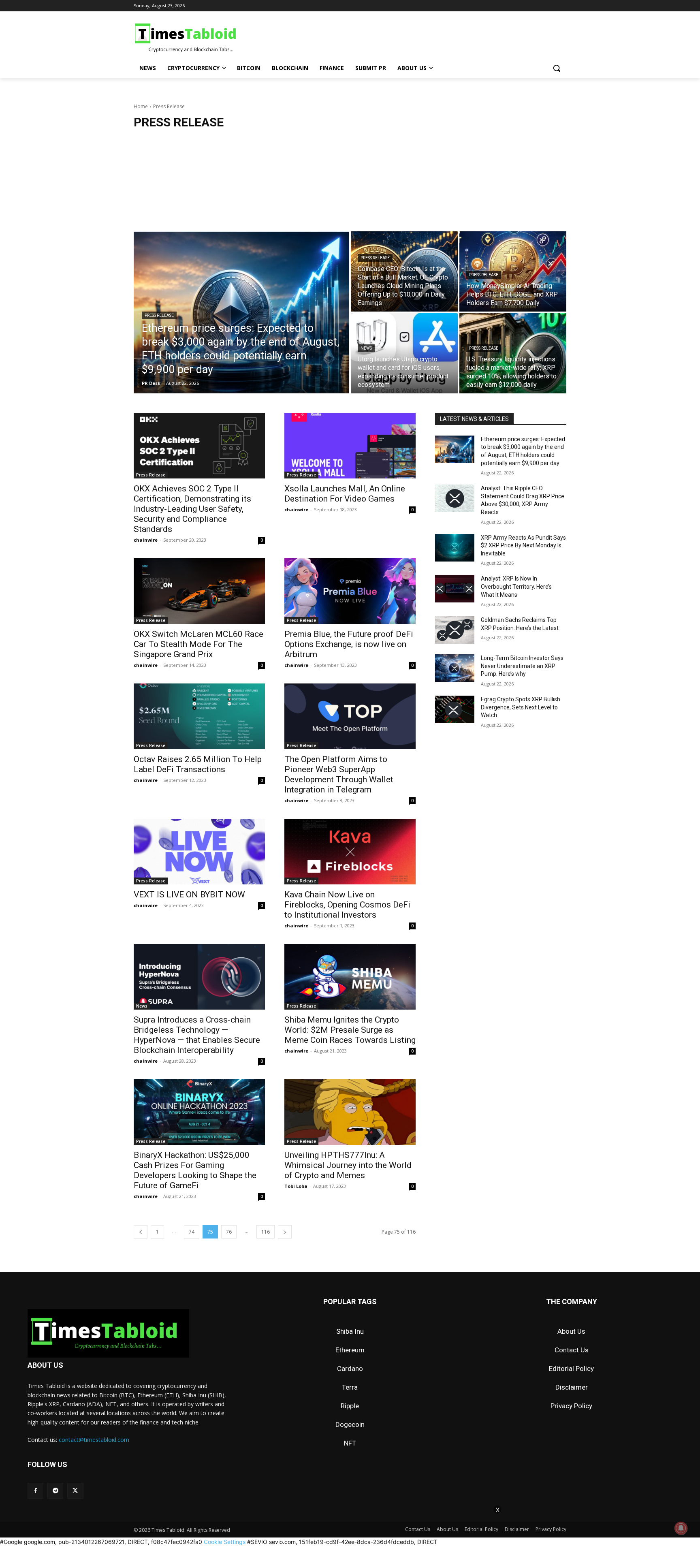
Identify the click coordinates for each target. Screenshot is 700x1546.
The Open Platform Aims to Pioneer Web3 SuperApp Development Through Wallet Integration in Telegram (338, 774)
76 (229, 1231)
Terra (350, 1387)
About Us (571, 1331)
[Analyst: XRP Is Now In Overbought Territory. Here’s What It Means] (454, 588)
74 (191, 1231)
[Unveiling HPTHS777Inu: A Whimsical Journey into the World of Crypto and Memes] (350, 1112)
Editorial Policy (571, 1368)
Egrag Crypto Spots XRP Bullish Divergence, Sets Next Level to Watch (520, 707)
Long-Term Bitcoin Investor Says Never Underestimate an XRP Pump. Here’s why (522, 666)
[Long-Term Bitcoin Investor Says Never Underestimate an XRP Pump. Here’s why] (454, 668)
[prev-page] (140, 1232)
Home (141, 106)
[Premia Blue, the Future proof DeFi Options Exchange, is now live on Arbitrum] (350, 591)
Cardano (350, 1368)
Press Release (159, 315)
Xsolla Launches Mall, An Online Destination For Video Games (344, 494)
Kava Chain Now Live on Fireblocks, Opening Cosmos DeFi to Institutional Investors (347, 905)
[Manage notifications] (680, 1528)
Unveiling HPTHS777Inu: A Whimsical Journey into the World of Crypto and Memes (348, 1165)
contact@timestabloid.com (94, 1440)
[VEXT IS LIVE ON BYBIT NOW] (199, 851)
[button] (556, 68)
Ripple (350, 1406)
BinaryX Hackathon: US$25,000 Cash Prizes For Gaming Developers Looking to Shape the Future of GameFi (195, 1170)
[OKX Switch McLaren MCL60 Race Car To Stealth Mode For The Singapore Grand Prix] (199, 591)
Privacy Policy (571, 1406)
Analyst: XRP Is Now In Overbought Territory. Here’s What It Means (516, 586)
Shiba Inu (350, 1331)
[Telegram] (55, 1491)
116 (265, 1231)
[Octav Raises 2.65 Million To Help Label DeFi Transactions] (199, 716)
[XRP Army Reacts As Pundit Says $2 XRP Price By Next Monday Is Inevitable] (454, 548)
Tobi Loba (295, 1186)
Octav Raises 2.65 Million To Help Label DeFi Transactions (198, 764)
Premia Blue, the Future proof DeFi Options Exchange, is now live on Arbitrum (348, 644)
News (366, 348)
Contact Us (572, 1350)
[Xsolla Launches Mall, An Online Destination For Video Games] (350, 445)
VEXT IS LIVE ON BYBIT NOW (189, 894)
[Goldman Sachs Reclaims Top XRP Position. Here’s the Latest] (454, 630)
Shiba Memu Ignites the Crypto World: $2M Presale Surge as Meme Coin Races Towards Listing (350, 1030)
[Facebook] (35, 1491)
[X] (75, 1491)
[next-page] (285, 1232)
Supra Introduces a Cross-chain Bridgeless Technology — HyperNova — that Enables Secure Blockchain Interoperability (197, 1035)
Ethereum (350, 1350)
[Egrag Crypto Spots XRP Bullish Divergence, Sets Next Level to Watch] (454, 709)
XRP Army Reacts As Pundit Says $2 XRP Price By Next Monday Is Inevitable (523, 545)
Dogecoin (350, 1424)
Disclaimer (571, 1387)
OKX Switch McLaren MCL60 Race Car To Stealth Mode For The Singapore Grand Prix (198, 644)
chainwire (146, 540)
